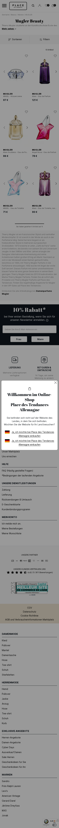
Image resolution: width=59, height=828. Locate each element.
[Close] (55, 382)
